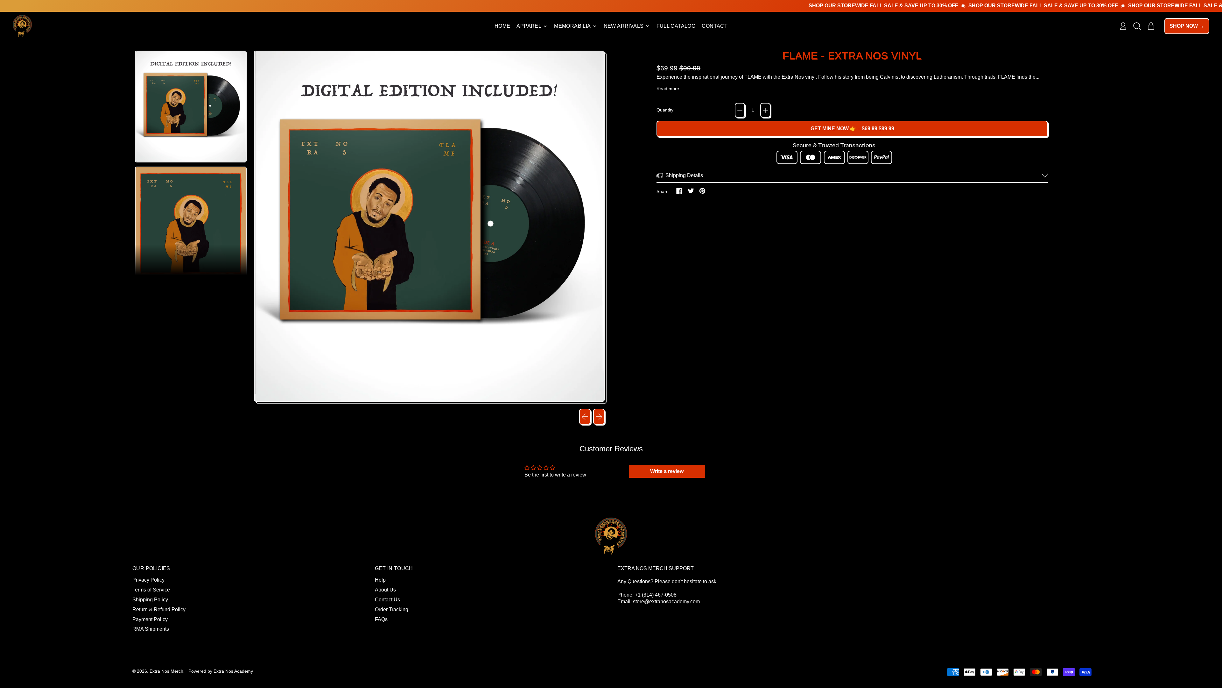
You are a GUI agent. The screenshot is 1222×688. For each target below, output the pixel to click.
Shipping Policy (150, 599)
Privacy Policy (148, 580)
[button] (1137, 26)
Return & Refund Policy (159, 609)
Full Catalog (676, 26)
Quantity (665, 109)
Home (502, 26)
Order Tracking (391, 609)
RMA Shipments (150, 629)
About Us (385, 589)
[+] (765, 110)
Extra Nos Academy (233, 671)
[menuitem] (191, 107)
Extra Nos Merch (166, 671)
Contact (714, 26)
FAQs (381, 619)
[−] (740, 110)
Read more (668, 88)
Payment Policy (150, 619)
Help (380, 580)
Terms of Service (151, 589)
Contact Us (387, 599)
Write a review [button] (667, 471)
